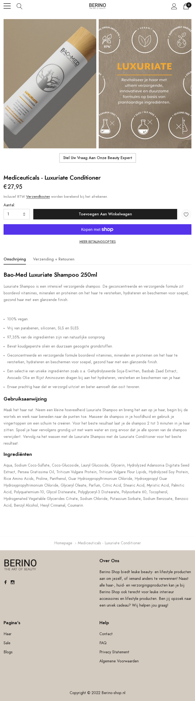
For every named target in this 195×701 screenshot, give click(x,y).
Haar (7, 634)
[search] (20, 6)
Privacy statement (114, 652)
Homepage (63, 543)
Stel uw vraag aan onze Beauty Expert (97, 158)
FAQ (103, 643)
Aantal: (9, 205)
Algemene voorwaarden (119, 661)
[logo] (97, 6)
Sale (7, 643)
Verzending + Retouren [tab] (53, 259)
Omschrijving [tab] (15, 259)
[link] (20, 565)
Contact (106, 634)
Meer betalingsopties (97, 242)
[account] (174, 6)
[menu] (7, 6)
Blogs (8, 652)
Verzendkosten (38, 196)
